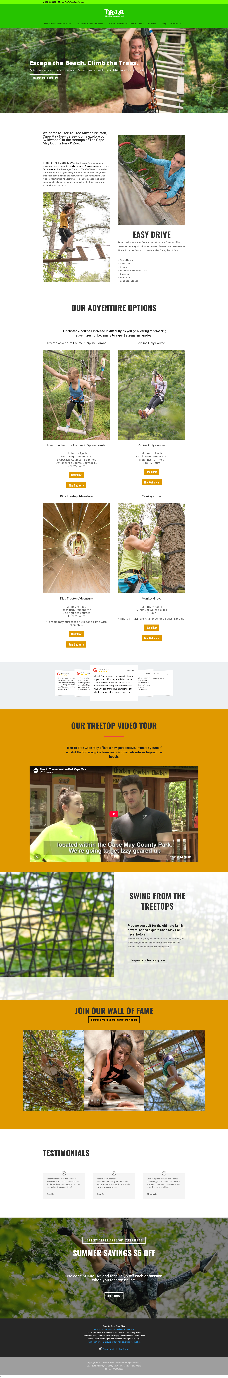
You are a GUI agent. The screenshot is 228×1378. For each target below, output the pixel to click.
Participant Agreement (124, 1329)
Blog (164, 24)
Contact (109, 1329)
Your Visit (174, 24)
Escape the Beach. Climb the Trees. (84, 63)
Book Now (76, 475)
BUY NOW (114, 1296)
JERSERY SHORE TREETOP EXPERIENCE (114, 1240)
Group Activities (116, 24)
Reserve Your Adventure (45, 78)
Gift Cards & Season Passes (90, 24)
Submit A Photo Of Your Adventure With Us (114, 1020)
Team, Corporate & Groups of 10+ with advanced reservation (114, 1342)
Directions (98, 1329)
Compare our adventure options (148, 960)
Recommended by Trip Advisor (116, 1349)
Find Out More (76, 485)
